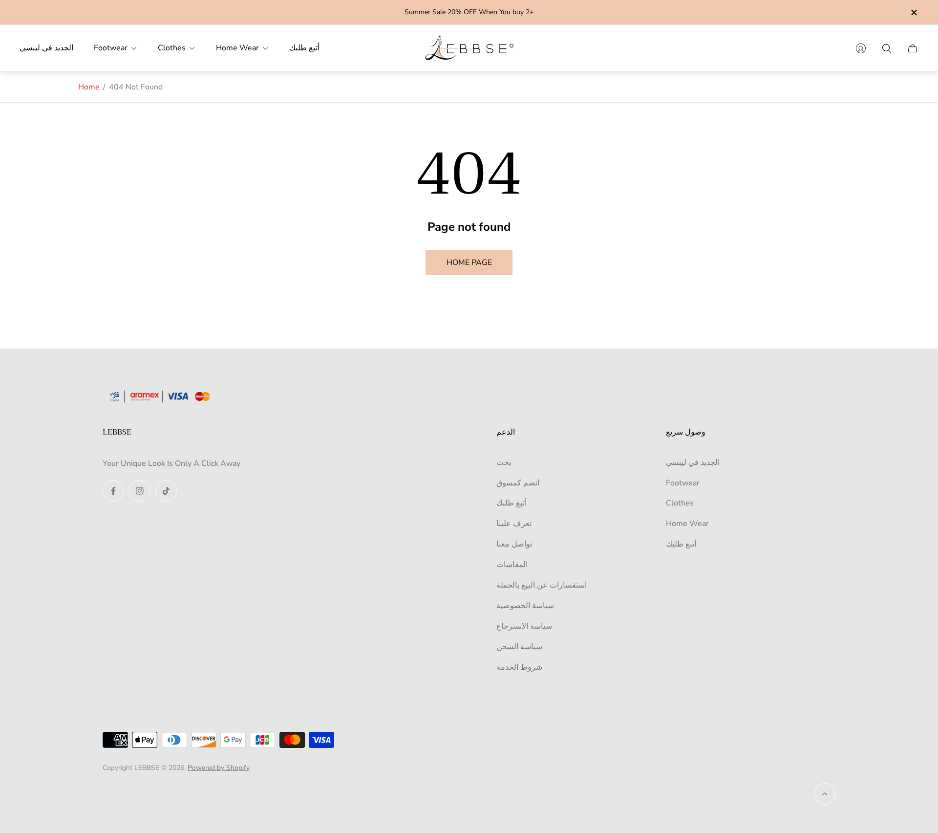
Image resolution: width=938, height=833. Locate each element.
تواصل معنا (514, 544)
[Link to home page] (164, 397)
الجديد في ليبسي (693, 462)
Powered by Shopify (219, 767)
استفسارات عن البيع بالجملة (541, 585)
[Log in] (861, 48)
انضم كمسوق (517, 483)
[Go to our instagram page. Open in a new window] (139, 491)
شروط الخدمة (519, 667)
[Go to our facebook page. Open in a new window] (113, 491)
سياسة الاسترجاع (524, 626)
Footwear (683, 483)
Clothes (680, 503)
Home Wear (687, 523)
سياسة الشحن (519, 646)
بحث (503, 462)
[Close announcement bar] (913, 12)
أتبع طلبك (511, 503)
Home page (469, 262)
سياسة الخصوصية (525, 605)
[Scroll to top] (824, 794)
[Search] (886, 48)
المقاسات (512, 564)
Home (89, 87)
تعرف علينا (514, 523)
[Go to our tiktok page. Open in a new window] (166, 491)
